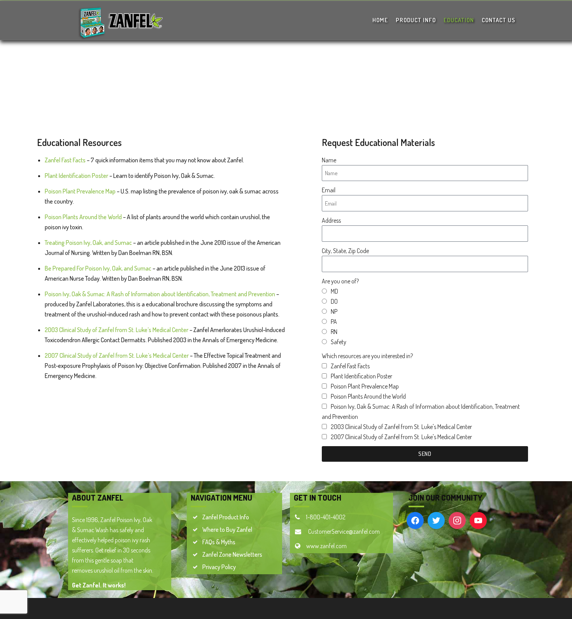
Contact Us (498, 20)
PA (334, 321)
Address (331, 220)
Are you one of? (340, 281)
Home (380, 20)
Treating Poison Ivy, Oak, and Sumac (88, 242)
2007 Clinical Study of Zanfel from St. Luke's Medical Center (401, 437)
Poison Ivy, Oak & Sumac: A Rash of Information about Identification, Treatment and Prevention (160, 294)
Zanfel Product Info (225, 517)
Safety (338, 342)
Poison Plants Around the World (83, 217)
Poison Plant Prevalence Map (80, 191)
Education (459, 20)
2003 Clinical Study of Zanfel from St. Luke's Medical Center (401, 427)
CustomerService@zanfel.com (343, 531)
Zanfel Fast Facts (65, 160)
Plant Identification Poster (76, 175)
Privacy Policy (219, 567)
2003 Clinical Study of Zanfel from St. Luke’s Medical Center (116, 330)
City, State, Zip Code (345, 251)
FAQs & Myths (218, 542)
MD (334, 291)
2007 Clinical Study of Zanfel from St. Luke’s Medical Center (117, 355)
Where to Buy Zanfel (227, 529)
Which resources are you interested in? (367, 356)
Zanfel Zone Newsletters (232, 554)
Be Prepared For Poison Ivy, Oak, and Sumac (98, 268)
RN (334, 332)
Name (329, 160)
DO (334, 301)
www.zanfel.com (326, 546)
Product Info (416, 20)
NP (334, 311)
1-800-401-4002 (326, 517)
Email (328, 190)
